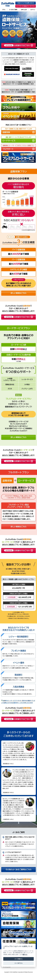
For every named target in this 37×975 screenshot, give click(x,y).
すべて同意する (18, 959)
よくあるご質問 (13, 9)
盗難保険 (6, 132)
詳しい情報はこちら (18, 293)
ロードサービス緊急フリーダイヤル (25, 6)
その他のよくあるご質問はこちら (18, 869)
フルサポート (8, 149)
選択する (25, 954)
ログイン (32, 9)
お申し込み (24, 9)
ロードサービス (8, 140)
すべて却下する (18, 963)
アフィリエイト (7, 967)
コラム (3, 9)
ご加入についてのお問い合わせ (25, 3)
